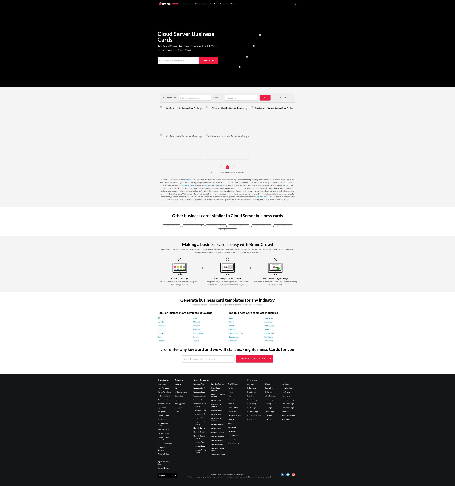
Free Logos (162, 419)
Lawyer (267, 329)
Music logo (286, 392)
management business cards (193, 226)
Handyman (268, 318)
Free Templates (163, 430)
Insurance (268, 322)
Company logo (252, 412)
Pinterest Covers (199, 446)
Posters (231, 404)
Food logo (268, 408)
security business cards (171, 226)
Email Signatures (234, 384)
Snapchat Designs (217, 384)
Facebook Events (199, 396)
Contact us (179, 396)
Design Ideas (162, 412)
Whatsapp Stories (217, 433)
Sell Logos (178, 408)
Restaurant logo (288, 408)
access (208, 185)
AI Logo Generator (165, 444)
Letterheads (232, 431)
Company (161, 325)
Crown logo (251, 419)
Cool (160, 329)
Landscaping (269, 325)
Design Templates (164, 392)
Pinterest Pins (198, 442)
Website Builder (164, 454)
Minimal (196, 322)
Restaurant (268, 341)
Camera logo (252, 404)
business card (189, 179)
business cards (262, 196)
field (287, 185)
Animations (232, 427)
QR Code (231, 439)
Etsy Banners (233, 435)
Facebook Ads (198, 400)
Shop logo (285, 412)
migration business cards (283, 226)
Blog (176, 388)
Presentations (233, 443)
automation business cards (216, 226)
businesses (185, 185)
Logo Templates (164, 388)
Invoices (231, 388)
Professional (198, 333)
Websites (222, 4)
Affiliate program (181, 392)
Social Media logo (288, 415)
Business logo (252, 400)
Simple (195, 337)
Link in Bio (161, 458)
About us (178, 384)
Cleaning (232, 329)
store (192, 185)
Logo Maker (186, 4)
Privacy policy (180, 404)
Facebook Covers (199, 392)
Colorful (161, 322)
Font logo (268, 404)
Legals (177, 400)
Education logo (270, 396)
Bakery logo (251, 388)
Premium (196, 329)
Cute (160, 337)
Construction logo (254, 415)
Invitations (232, 412)
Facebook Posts (199, 384)
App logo (250, 384)
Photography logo (288, 400)
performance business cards (239, 226)
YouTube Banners (217, 436)
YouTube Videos (217, 444)
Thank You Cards (234, 415)
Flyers (230, 396)
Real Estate (268, 337)
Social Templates (164, 396)
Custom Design (163, 433)
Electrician (232, 341)
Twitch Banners (217, 414)
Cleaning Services (235, 333)
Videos (230, 423)
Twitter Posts (216, 429)
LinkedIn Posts (199, 432)
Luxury (195, 318)
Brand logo (251, 396)
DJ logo (267, 384)
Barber (231, 322)
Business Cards (200, 4)
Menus (230, 392)
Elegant (161, 341)
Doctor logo (269, 388)
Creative (161, 333)
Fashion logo (269, 400)
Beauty (231, 325)
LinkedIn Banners (199, 428)
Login (177, 412)
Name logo (286, 396)
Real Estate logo (288, 404)
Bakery (231, 318)
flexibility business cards (227, 230)
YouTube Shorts (217, 440)
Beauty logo (251, 392)
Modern (196, 325)
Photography (269, 333)
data (217, 185)
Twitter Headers (217, 425)
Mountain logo (287, 388)
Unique (196, 341)
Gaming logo (269, 412)
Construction (233, 337)
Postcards (232, 400)
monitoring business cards (261, 226)
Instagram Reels (199, 414)
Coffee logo (251, 408)
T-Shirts (231, 419)
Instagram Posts (199, 410)
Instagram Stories (200, 418)
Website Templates (165, 404)
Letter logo (269, 419)
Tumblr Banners (217, 411)
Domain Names (163, 468)
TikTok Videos (216, 400)
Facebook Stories (199, 388)
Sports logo (286, 419)
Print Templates (164, 400)
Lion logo (285, 384)
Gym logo (268, 415)
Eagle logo (268, 392)
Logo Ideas (162, 408)
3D (159, 318)
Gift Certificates (234, 408)
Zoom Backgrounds (218, 454)
